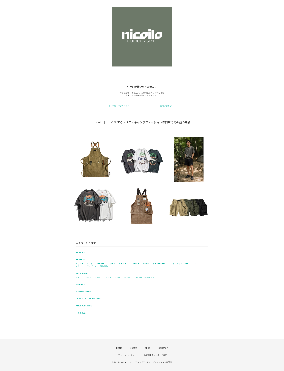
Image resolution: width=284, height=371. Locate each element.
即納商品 (104, 266)
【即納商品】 (81, 313)
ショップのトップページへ (118, 106)
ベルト (118, 277)
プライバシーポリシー (126, 355)
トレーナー (135, 264)
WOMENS (80, 285)
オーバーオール (159, 264)
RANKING (80, 252)
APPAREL (80, 259)
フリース (111, 264)
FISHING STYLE (83, 292)
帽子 (78, 277)
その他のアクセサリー (145, 277)
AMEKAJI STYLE (84, 306)
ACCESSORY (82, 273)
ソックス (107, 277)
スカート (79, 266)
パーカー (100, 264)
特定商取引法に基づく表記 (155, 355)
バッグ (97, 277)
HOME (119, 348)
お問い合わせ (166, 106)
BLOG (147, 348)
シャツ (146, 264)
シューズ (128, 277)
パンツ (194, 264)
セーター (122, 264)
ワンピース (92, 266)
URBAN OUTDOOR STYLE (88, 299)
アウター (79, 264)
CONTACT (163, 348)
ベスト (90, 264)
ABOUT (133, 348)
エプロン (87, 277)
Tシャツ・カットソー (179, 264)
